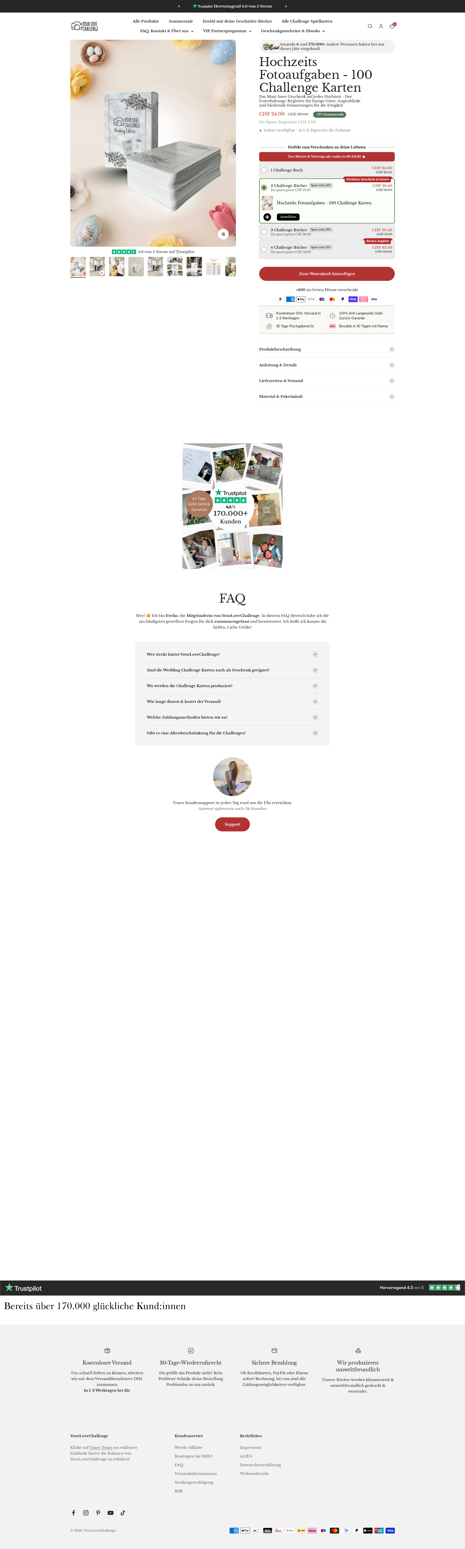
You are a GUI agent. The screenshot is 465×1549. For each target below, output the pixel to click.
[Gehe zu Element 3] (116, 267)
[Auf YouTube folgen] (110, 1513)
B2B (179, 1491)
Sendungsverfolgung (194, 1482)
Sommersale (181, 21)
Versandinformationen (196, 1473)
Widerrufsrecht (254, 1473)
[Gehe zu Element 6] (175, 267)
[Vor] (286, 6)
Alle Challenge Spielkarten (307, 21)
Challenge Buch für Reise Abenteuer (122, 1053)
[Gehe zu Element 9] (233, 267)
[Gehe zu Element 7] (194, 267)
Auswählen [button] (288, 217)
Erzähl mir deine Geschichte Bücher (237, 21)
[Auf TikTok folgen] (123, 1513)
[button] (327, 170)
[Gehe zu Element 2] (97, 267)
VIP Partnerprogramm (225, 31)
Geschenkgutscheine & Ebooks (290, 31)
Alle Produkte (146, 21)
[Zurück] (179, 6)
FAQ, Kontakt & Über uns (164, 31)
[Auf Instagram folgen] (86, 1513)
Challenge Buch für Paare (342, 1053)
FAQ (179, 1465)
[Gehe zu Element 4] (136, 267)
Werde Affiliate (188, 1447)
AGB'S (246, 1456)
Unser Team (101, 1447)
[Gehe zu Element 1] (78, 267)
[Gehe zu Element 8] (213, 267)
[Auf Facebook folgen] (73, 1513)
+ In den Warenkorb (118, 1072)
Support (232, 824)
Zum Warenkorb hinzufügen (327, 273)
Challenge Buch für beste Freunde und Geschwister (122, 1227)
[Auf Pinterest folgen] (98, 1513)
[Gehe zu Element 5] (155, 267)
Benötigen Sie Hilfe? (194, 1456)
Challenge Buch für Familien (232, 1053)
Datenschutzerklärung (260, 1465)
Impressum (250, 1447)
